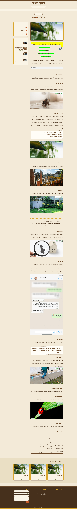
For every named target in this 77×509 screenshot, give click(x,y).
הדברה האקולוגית (38, 399)
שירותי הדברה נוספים (27, 9)
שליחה (27, 501)
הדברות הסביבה (38, 3)
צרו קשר (22, 9)
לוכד (50, 9)
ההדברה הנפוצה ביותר (59, 360)
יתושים (59, 88)
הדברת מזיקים (36, 9)
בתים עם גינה (54, 193)
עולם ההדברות (44, 221)
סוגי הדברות (46, 9)
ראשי (55, 9)
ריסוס (32, 9)
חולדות (41, 165)
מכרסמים (42, 88)
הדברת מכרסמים (41, 9)
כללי (53, 9)
